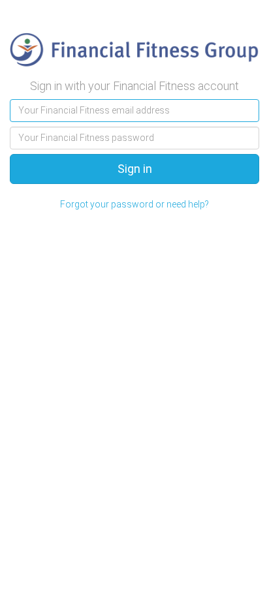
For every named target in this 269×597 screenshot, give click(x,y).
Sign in (135, 169)
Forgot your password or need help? (134, 204)
